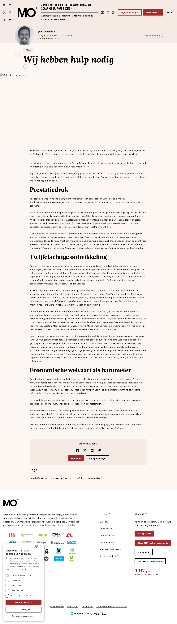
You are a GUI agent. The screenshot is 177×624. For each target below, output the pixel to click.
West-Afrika (94, 478)
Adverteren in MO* (109, 556)
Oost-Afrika (78, 478)
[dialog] (23, 582)
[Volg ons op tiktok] (4, 20)
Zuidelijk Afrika (39, 478)
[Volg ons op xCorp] (4, 13)
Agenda (45, 19)
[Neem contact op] (102, 12)
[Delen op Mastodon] (99, 450)
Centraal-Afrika (59, 478)
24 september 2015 (56, 35)
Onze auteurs (107, 542)
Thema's (66, 16)
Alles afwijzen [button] (23, 610)
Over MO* (105, 521)
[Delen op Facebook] (77, 450)
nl (168, 12)
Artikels (46, 16)
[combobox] (36, 546)
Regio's (56, 16)
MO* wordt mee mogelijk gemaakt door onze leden (48, 525)
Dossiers (88, 16)
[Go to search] (107, 12)
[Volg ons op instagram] (10, 5)
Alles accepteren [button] (23, 603)
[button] (23, 616)
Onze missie (106, 528)
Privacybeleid (57, 606)
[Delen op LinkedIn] (92, 450)
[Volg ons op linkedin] (10, 13)
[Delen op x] (84, 450)
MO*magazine (58, 19)
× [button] (40, 546)
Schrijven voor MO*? (110, 549)
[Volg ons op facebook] (4, 5)
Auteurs (76, 16)
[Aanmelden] (113, 12)
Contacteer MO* (108, 535)
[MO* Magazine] (28, 12)
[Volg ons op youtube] (10, 20)
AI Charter (87, 606)
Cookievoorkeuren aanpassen (111, 606)
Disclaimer (72, 606)
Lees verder (22, 569)
